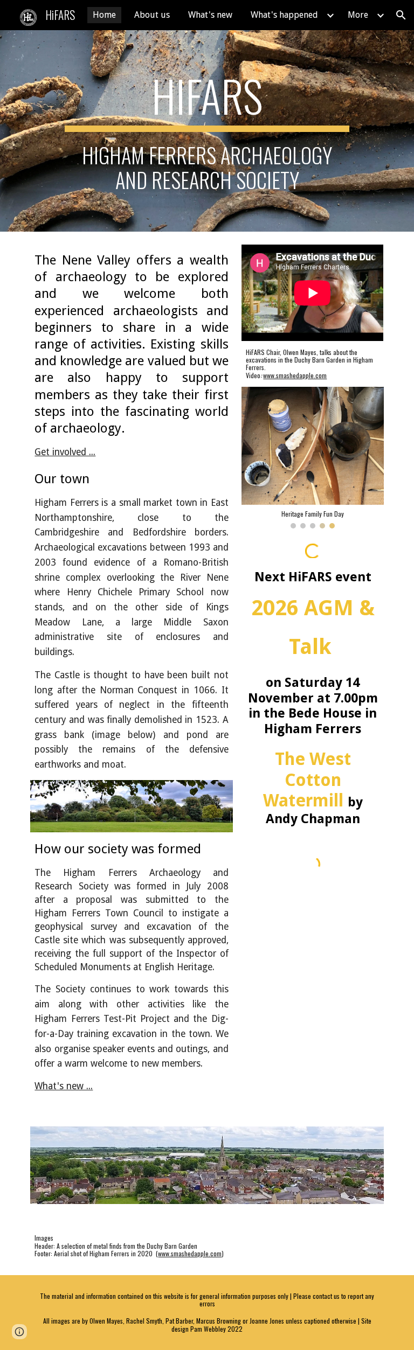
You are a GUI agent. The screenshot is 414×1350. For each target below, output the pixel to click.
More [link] (358, 15)
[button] (401, 15)
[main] (206, 130)
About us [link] (152, 15)
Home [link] (104, 15)
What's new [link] (210, 15)
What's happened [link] (284, 15)
